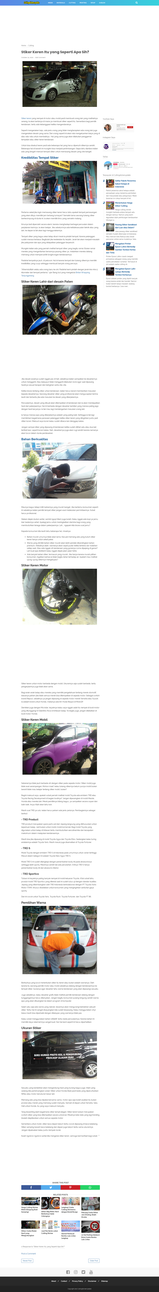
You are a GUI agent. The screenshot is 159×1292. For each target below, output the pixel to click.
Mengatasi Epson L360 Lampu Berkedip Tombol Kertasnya (125, 272)
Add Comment (40, 57)
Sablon (102, 3)
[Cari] (137, 2)
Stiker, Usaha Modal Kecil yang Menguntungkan (28, 1233)
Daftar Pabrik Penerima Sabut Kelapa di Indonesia (125, 184)
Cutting (72, 3)
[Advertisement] (79, 24)
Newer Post (27, 1261)
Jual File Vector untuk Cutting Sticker (49, 1232)
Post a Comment (28, 1254)
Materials (61, 3)
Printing (83, 3)
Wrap (93, 3)
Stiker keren (26, 118)
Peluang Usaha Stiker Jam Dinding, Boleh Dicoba (89, 1215)
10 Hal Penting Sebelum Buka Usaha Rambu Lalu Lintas (90, 1237)
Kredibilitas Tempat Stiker (40, 157)
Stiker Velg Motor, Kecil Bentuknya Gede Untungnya (50, 1214)
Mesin (50, 3)
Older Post (94, 1261)
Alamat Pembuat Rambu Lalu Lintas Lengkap (68, 1236)
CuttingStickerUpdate (84, 1289)
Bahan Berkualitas (34, 439)
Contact (64, 1281)
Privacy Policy (77, 1281)
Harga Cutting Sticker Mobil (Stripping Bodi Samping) (29, 1209)
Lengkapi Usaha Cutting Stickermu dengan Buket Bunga (69, 1209)
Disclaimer (92, 1281)
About (53, 1281)
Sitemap (104, 1281)
